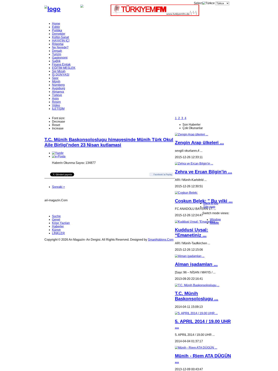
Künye (56, 229)
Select (198, 3)
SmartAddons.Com (160, 239)
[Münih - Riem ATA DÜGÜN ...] (196, 347)
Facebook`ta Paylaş (163, 174)
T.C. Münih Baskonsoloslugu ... (196, 296)
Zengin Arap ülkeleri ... (199, 142)
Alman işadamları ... (196, 264)
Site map (209, 206)
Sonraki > (58, 186)
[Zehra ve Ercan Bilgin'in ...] (194, 163)
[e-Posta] (58, 156)
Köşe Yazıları (61, 223)
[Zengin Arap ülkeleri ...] (191, 134)
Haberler (58, 226)
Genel (56, 219)
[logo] (52, 8)
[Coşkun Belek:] (186, 192)
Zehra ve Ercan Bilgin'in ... (203, 171)
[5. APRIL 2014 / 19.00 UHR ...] (196, 313)
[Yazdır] (58, 153)
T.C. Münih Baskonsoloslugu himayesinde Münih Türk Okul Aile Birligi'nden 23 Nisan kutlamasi (108, 142)
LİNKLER (58, 233)
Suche (56, 216)
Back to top (210, 203)
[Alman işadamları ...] (189, 256)
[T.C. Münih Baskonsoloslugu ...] (197, 285)
